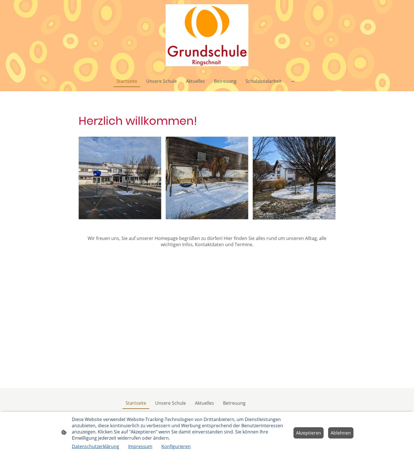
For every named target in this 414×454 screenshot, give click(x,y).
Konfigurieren (176, 446)
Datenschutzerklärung (95, 446)
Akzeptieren (308, 433)
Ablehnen (341, 433)
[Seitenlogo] (207, 35)
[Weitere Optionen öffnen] (293, 81)
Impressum (140, 446)
